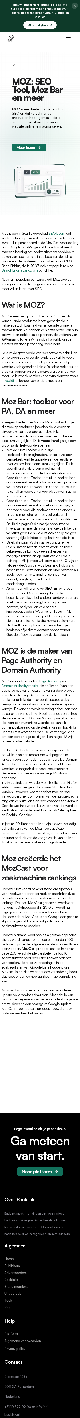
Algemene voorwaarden (22, 1341)
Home (9, 1259)
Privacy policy (14, 1349)
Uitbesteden (13, 1293)
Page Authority (50, 681)
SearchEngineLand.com (20, 270)
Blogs (8, 1307)
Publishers (12, 1266)
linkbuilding (10, 380)
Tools (8, 1300)
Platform (11, 1333)
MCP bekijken (40, 25)
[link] (11, 38)
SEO (58, 316)
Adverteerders (15, 1273)
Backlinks (11, 1280)
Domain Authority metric (20, 685)
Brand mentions (16, 1286)
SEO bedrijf (56, 233)
